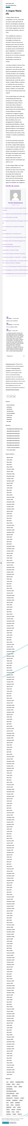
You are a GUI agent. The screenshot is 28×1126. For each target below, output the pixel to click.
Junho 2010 (9, 887)
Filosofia (16, 1098)
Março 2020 (9, 614)
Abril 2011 (9, 864)
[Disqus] (15, 297)
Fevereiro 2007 (10, 980)
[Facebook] (8, 396)
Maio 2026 (9, 462)
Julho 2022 (9, 555)
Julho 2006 (9, 997)
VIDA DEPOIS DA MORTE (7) (13, 431)
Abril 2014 (9, 780)
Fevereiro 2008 (10, 952)
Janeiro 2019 (10, 646)
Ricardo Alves (9, 419)
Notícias (19, 1109)
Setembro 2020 (10, 600)
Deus (17, 1093)
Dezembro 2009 (11, 901)
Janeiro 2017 (10, 702)
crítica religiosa (10, 1093)
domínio (8, 1095)
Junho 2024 (9, 515)
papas (17, 1111)
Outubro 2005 (10, 1018)
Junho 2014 (9, 775)
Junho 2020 (9, 607)
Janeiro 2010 (10, 899)
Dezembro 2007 (11, 957)
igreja (11, 1102)
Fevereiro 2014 (10, 784)
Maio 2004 (9, 1058)
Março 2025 (9, 494)
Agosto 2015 (9, 742)
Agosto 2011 (9, 854)
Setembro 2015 (10, 740)
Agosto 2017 (10, 686)
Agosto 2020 (10, 602)
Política (20, 1114)
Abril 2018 (9, 667)
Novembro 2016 (10, 707)
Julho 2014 (9, 773)
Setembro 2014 (10, 768)
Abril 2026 (9, 464)
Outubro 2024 (10, 506)
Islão (7, 1105)
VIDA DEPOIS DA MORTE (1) (13, 445)
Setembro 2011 (10, 852)
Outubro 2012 (10, 822)
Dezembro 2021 (10, 567)
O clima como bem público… (13, 447)
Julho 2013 (9, 801)
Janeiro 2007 (10, 983)
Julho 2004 (9, 1053)
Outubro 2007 (10, 962)
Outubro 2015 (10, 737)
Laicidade (17, 1105)
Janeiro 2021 (10, 593)
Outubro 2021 (10, 572)
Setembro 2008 (10, 936)
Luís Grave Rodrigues (11, 413)
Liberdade (8, 1107)
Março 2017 (9, 698)
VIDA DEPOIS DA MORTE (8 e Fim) (14, 428)
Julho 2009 (9, 913)
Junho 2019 (9, 635)
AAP (7, 1082)
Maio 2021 (9, 583)
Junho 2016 (9, 719)
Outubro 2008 (10, 934)
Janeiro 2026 (10, 471)
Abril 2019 (9, 639)
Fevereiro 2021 (10, 590)
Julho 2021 (9, 579)
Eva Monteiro (9, 407)
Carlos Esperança (15, 203)
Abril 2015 (9, 751)
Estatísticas (9, 1098)
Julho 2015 (9, 744)
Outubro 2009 (10, 906)
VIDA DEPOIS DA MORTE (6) (13, 433)
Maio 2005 (9, 1030)
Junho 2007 (9, 971)
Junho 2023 (9, 539)
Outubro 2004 (10, 1046)
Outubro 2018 (10, 653)
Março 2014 (9, 782)
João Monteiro (9, 409)
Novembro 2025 (10, 476)
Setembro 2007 (10, 964)
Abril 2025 (9, 492)
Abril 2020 (9, 611)
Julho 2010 (9, 885)
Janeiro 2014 (10, 787)
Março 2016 (9, 726)
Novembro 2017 (10, 679)
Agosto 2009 (10, 910)
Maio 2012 (9, 833)
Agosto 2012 (10, 826)
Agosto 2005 (10, 1023)
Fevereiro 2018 (10, 672)
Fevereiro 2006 (10, 1009)
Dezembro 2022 (10, 546)
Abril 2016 (9, 723)
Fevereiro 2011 (10, 868)
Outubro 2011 (10, 850)
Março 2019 (9, 642)
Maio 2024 (9, 518)
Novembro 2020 (10, 595)
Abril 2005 (9, 1032)
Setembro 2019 (10, 628)
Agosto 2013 (10, 798)
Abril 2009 (9, 920)
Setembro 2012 (10, 824)
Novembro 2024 (10, 504)
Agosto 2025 (10, 483)
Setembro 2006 (10, 992)
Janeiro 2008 (10, 955)
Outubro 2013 (10, 794)
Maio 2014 (9, 777)
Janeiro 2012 (10, 843)
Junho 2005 (9, 1027)
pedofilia (8, 1114)
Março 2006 (9, 1006)
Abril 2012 (9, 836)
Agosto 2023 (10, 534)
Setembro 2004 (10, 1048)
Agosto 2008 (10, 938)
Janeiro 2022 (10, 565)
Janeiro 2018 (10, 674)
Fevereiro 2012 (10, 840)
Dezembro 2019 (10, 621)
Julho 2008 (9, 941)
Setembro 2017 (10, 684)
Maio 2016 (9, 721)
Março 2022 (9, 560)
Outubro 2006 (10, 990)
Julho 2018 (9, 660)
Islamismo (17, 1102)
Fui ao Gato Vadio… (11, 449)
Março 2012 (9, 838)
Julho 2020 (9, 604)
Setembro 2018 (10, 656)
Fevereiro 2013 (10, 812)
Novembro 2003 (10, 1072)
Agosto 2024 (10, 511)
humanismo (14, 1100)
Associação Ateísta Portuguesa (12, 389)
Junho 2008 (9, 943)
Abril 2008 (9, 948)
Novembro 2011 (10, 847)
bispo (13, 1084)
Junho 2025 (9, 487)
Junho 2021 (9, 581)
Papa (13, 1111)
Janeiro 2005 (10, 1039)
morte (7, 1109)
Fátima (22, 1098)
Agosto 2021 (10, 576)
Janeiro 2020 (10, 618)
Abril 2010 (9, 892)
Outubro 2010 (10, 878)
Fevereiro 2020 (10, 616)
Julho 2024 (9, 513)
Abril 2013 (9, 808)
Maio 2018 (9, 665)
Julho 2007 (9, 969)
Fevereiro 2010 (10, 896)
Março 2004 (9, 1062)
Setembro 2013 (10, 796)
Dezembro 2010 (10, 873)
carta (18, 1084)
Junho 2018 (9, 663)
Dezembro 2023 (10, 529)
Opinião (8, 1111)
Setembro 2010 (10, 880)
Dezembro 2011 (10, 845)
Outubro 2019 (10, 625)
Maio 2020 (9, 609)
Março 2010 (9, 894)
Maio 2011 (9, 861)
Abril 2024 (9, 520)
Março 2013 (9, 810)
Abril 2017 (9, 695)
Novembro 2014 (10, 763)
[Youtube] (14, 396)
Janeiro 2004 (10, 1067)
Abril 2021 (9, 586)
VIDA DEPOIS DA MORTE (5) (13, 435)
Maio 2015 (9, 749)
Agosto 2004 (10, 1051)
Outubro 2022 (10, 551)
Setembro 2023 (10, 532)
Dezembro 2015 (10, 733)
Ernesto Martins (11, 405)
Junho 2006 (9, 999)
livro (14, 1107)
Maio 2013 (9, 805)
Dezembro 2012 (10, 817)
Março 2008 (9, 950)
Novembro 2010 (10, 875)
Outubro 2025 (10, 478)
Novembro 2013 (10, 791)
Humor (21, 1100)
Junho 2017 (9, 691)
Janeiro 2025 (10, 499)
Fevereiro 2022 (10, 562)
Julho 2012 (9, 829)
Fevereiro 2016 (10, 728)
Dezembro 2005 (10, 1013)
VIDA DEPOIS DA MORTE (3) (13, 440)
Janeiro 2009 (10, 927)
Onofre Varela (9, 415)
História (8, 1100)
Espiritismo (14, 1095)
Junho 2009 (9, 915)
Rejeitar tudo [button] (13, 1122)
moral (19, 1107)
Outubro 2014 (10, 766)
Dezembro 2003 (11, 1069)
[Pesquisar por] (24, 356)
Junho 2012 (9, 831)
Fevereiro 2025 (10, 497)
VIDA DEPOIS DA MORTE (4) (13, 438)
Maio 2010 (9, 889)
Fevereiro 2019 (10, 644)
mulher (13, 1109)
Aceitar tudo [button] (5, 1122)
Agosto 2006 (10, 995)
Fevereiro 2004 (10, 1065)
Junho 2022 (9, 558)
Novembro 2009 (10, 903)
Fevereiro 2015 (10, 756)
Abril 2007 (9, 976)
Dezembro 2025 (10, 473)
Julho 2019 (9, 632)
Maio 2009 (9, 917)
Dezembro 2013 (10, 789)
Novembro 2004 (11, 1044)
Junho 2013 (9, 803)
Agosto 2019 (10, 630)
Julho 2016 (9, 716)
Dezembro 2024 (11, 501)
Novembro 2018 (10, 651)
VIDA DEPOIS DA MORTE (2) (13, 442)
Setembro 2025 (10, 480)
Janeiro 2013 (10, 815)
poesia (14, 1114)
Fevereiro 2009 (10, 924)
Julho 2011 (9, 857)
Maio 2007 (9, 974)
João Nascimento (10, 411)
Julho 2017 (9, 688)
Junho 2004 (9, 1055)
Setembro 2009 (10, 908)
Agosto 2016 (10, 714)
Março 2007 (9, 978)
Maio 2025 (9, 490)
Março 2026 (9, 466)
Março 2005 (9, 1034)
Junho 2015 (9, 747)
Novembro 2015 (10, 735)
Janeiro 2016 (10, 730)
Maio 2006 (9, 1002)
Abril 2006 (9, 1004)
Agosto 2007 (10, 966)
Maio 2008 (9, 945)
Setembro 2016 (10, 712)
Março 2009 (9, 922)
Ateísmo (8, 1084)
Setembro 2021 (10, 574)
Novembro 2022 (10, 548)
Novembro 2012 (10, 819)
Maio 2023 (9, 541)
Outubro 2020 (10, 597)
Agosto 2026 (10, 457)
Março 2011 (9, 866)
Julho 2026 (9, 459)
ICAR (7, 1102)
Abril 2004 (9, 1060)
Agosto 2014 (10, 770)
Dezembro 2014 (10, 761)
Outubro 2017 (10, 681)
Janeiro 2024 (10, 527)
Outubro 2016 (10, 709)
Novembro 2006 (10, 988)
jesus (12, 1105)
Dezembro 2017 (10, 677)
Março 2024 (9, 523)
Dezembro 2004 (11, 1041)
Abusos (12, 1082)
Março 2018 (9, 670)
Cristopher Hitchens (11, 1091)
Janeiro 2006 (10, 1011)
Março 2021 (9, 588)
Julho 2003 (9, 1074)
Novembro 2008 (11, 931)
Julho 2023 (9, 537)
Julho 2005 (9, 1025)
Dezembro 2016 (10, 705)
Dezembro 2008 (11, 929)
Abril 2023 (9, 544)
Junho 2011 (9, 859)
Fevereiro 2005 (10, 1037)
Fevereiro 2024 (10, 525)
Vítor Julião (9, 421)
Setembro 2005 (10, 1020)
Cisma (15, 1086)
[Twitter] (11, 396)
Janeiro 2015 (10, 759)
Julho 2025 (9, 485)
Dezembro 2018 (10, 649)
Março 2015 (9, 754)
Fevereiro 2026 (10, 469)
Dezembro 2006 (11, 985)
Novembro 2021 (10, 569)
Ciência (20, 1086)
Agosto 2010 (10, 882)
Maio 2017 (9, 693)
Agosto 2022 (10, 553)
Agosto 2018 (10, 658)
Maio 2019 (9, 637)
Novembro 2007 (10, 960)
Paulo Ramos (9, 417)
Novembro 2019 (10, 623)
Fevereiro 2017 (10, 700)
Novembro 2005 (10, 1016)
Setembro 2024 (10, 508)
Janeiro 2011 (10, 871)
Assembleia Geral (20, 1082)
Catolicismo (8, 7)
